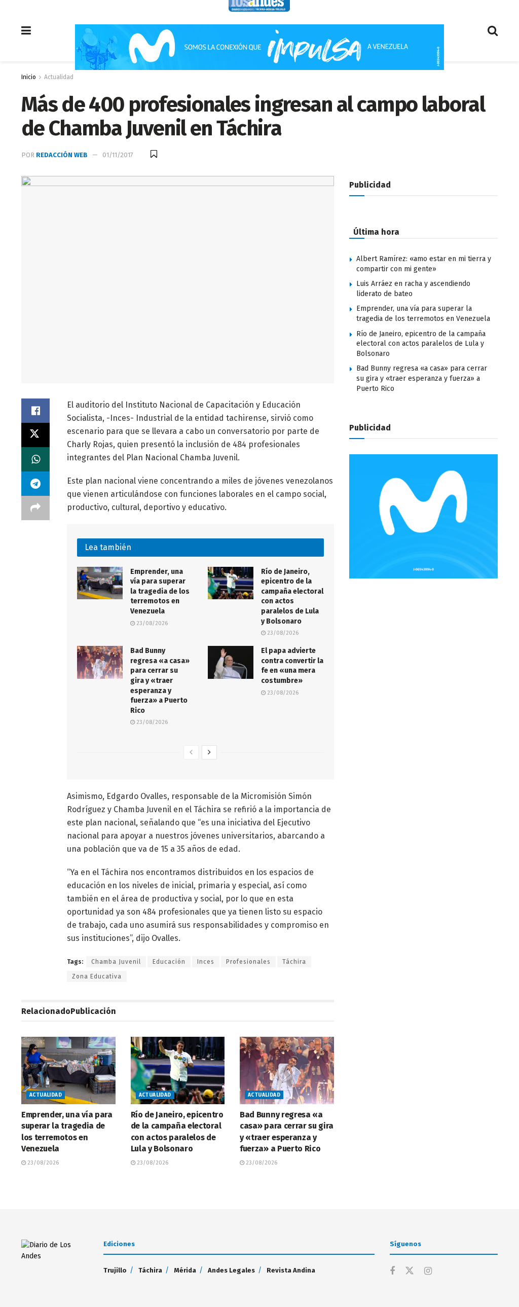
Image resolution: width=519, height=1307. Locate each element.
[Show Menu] (26, 30)
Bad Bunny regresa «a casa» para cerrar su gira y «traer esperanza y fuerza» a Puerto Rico (160, 680)
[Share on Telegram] (35, 483)
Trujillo (115, 1270)
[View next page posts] (209, 752)
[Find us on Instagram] (428, 1271)
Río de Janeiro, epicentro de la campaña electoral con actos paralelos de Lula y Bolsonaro (421, 344)
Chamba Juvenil (116, 961)
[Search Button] (493, 30)
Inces (205, 961)
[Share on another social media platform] (35, 508)
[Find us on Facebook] (392, 1271)
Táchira (294, 961)
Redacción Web (62, 155)
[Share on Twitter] (35, 435)
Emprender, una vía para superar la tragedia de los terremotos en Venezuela (160, 591)
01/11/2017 (117, 155)
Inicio (28, 77)
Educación (169, 961)
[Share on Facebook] (35, 410)
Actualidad (58, 77)
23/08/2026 (151, 623)
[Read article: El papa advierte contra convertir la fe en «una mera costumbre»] (230, 662)
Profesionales (248, 961)
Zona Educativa (97, 976)
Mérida (185, 1270)
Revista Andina (291, 1270)
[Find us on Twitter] (409, 1271)
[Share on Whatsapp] (35, 459)
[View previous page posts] (191, 752)
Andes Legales (231, 1270)
